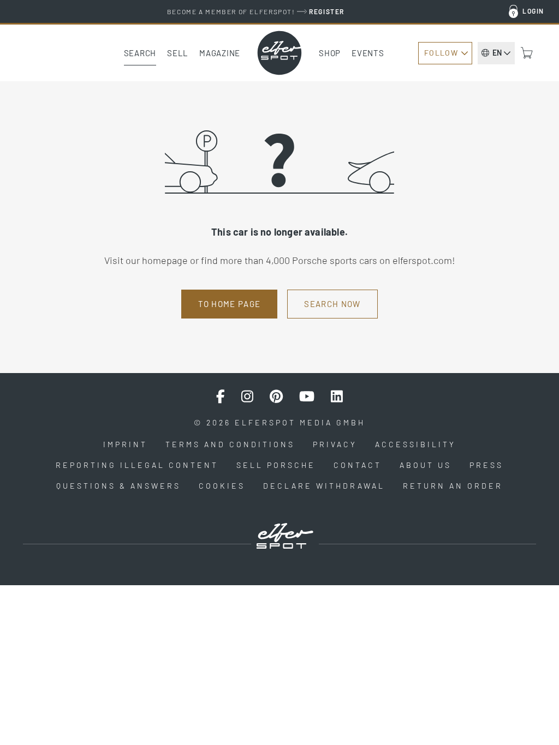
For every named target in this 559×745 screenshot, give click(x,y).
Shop (330, 53)
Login (533, 11)
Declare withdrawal (324, 485)
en (497, 52)
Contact (358, 465)
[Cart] (527, 52)
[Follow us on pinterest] (276, 396)
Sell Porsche (276, 465)
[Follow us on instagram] (247, 396)
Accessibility (415, 444)
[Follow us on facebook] (220, 396)
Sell (177, 53)
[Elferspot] (279, 53)
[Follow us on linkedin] (337, 396)
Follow (441, 52)
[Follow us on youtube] (307, 396)
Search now (332, 304)
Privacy (335, 444)
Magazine (219, 53)
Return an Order (453, 485)
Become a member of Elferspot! (255, 11)
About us (425, 465)
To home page (229, 304)
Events (368, 53)
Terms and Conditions (230, 444)
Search (140, 53)
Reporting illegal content (137, 465)
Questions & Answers (118, 485)
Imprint (125, 444)
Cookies (222, 485)
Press (486, 465)
